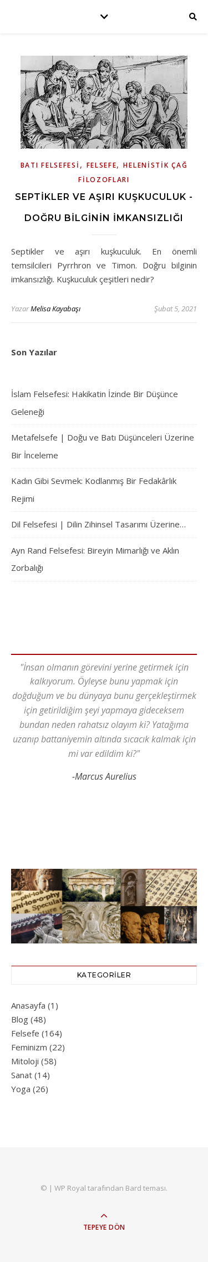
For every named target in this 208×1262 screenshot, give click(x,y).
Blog (19, 1019)
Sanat (21, 1074)
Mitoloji (25, 1061)
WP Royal (70, 1188)
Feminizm (29, 1047)
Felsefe (102, 165)
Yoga (21, 1088)
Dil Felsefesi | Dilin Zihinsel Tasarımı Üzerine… (98, 524)
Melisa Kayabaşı (55, 309)
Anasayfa (28, 1005)
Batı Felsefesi (50, 165)
